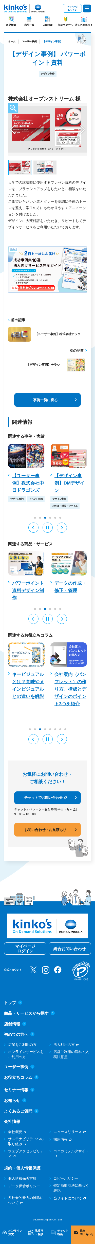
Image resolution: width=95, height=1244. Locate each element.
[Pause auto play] (48, 528)
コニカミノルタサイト (71, 1151)
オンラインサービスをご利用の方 (26, 1054)
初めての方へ (65, 25)
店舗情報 (48, 25)
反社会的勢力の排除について (26, 1200)
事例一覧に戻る (45, 400)
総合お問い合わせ (69, 948)
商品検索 (11, 25)
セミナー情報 (16, 1090)
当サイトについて (67, 1198)
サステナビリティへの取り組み (26, 1141)
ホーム (11, 41)
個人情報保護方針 (22, 1178)
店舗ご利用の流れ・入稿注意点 (71, 1054)
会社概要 (15, 1132)
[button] (12, 129)
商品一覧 (29, 25)
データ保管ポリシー (24, 1186)
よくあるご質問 (18, 1111)
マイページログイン (72, 8)
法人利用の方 (64, 1045)
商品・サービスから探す (26, 1013)
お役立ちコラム (18, 1077)
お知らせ (12, 1100)
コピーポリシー (65, 1178)
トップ (10, 1002)
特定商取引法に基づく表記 (71, 1188)
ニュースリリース (67, 1132)
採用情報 (60, 1139)
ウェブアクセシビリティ (26, 1153)
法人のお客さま (84, 25)
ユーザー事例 (29, 41)
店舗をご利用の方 (22, 1045)
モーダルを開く (13, 108)
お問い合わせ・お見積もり (46, 830)
